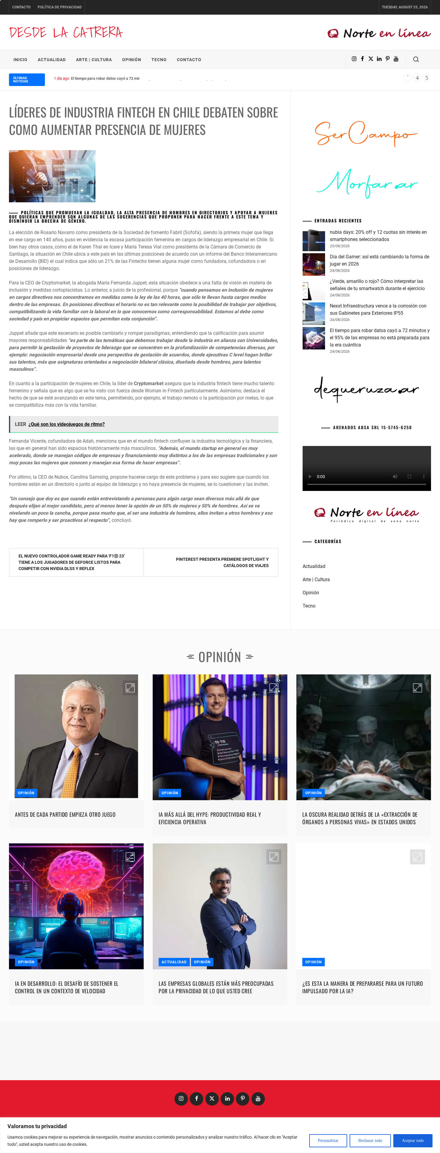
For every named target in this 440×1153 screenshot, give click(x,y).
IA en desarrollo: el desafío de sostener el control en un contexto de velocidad (67, 1078)
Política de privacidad (60, 7)
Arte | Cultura (94, 59)
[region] (220, 1135)
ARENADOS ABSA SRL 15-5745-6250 (372, 519)
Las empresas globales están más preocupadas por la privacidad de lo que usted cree (216, 1078)
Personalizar (328, 1140)
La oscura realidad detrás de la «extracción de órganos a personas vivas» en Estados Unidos (360, 909)
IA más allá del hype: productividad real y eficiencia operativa (210, 909)
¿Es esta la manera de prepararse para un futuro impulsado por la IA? (362, 1078)
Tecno (159, 59)
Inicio (20, 59)
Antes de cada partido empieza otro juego (65, 906)
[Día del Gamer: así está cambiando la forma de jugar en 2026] (314, 357)
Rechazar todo (370, 1140)
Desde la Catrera (65, 32)
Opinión (131, 59)
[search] (416, 60)
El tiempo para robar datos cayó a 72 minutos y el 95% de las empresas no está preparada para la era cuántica (165, 78)
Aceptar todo (413, 1140)
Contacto (21, 7)
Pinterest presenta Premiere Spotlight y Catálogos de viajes (222, 562)
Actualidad (52, 59)
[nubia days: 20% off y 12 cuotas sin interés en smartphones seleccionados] (314, 332)
